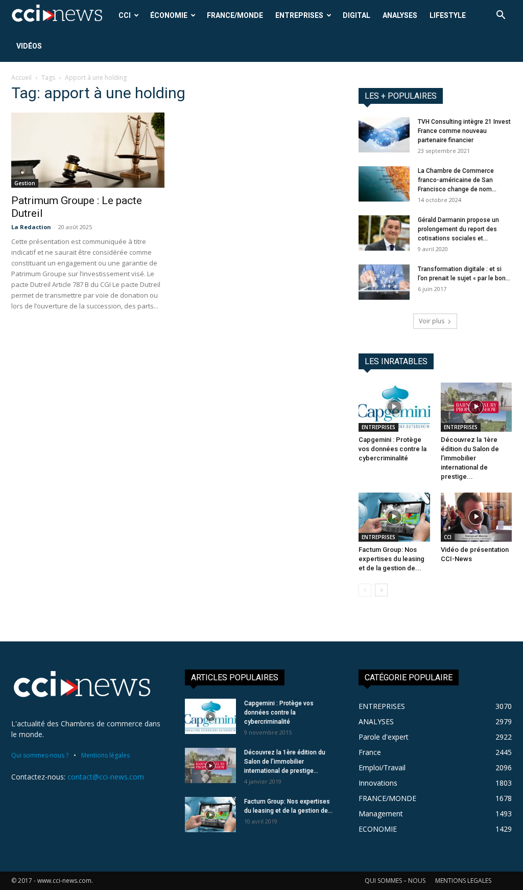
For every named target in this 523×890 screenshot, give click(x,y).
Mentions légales (105, 755)
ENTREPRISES (299, 15)
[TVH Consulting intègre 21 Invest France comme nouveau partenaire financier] (384, 134)
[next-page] (381, 590)
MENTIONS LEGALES (463, 880)
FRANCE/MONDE (235, 15)
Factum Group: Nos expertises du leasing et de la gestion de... (391, 559)
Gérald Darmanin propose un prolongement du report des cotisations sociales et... (458, 229)
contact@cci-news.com (105, 777)
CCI (124, 15)
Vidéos (29, 46)
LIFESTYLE (448, 15)
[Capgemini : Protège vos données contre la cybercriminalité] (394, 407)
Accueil (21, 77)
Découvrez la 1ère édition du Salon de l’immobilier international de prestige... (470, 458)
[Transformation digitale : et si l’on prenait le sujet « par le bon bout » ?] (384, 282)
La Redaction (31, 227)
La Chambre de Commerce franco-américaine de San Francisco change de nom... (457, 180)
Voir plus (431, 321)
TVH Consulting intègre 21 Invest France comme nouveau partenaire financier (464, 131)
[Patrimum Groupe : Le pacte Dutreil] (87, 150)
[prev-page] (365, 590)
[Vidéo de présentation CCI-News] (476, 517)
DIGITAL (356, 15)
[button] (500, 16)
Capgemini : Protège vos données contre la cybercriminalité (392, 449)
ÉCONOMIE (168, 15)
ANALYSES (400, 15)
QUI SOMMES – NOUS (395, 880)
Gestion (24, 183)
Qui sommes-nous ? (39, 755)
